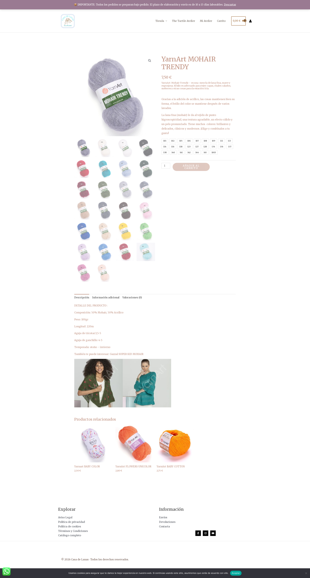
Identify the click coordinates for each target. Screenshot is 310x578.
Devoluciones (167, 521)
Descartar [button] (230, 4)
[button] (150, 61)
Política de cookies (69, 526)
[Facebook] (198, 533)
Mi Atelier (206, 20)
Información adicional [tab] (105, 297)
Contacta (164, 526)
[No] (306, 573)
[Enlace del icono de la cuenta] (250, 21)
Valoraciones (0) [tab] (132, 297)
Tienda (159, 20)
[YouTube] (213, 533)
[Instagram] (205, 533)
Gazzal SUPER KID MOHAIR (126, 354)
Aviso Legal (65, 517)
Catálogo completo (69, 535)
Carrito (221, 20)
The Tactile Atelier (183, 20)
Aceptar (236, 573)
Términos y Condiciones (73, 531)
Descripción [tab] (81, 297)
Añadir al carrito (191, 167)
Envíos (163, 517)
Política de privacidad (71, 521)
